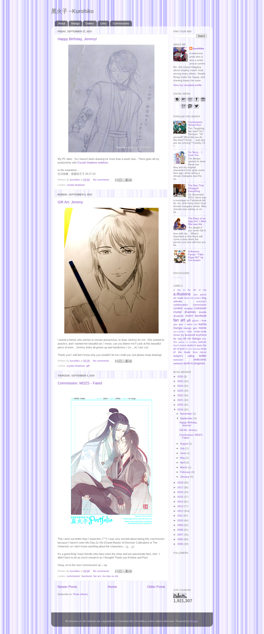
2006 (180, 539)
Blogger (194, 621)
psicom (202, 342)
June (183, 453)
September (186, 418)
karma (203, 324)
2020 (180, 404)
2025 (180, 381)
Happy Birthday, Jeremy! (77, 39)
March (184, 467)
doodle (203, 312)
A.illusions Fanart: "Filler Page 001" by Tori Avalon (195, 256)
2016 (180, 492)
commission (73, 576)
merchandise (179, 332)
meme (203, 327)
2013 (180, 506)
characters (201, 301)
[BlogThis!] (120, 180)
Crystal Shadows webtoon (92, 162)
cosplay (188, 308)
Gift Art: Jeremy (70, 202)
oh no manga (192, 338)
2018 (180, 482)
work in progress (194, 363)
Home (112, 587)
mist (189, 331)
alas (195, 294)
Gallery (89, 23)
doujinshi (178, 316)
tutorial (203, 352)
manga (177, 327)
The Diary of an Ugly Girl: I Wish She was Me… (197, 221)
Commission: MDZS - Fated (80, 383)
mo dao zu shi (110, 576)
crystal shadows (76, 185)
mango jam (190, 328)
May (183, 458)
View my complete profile (187, 85)
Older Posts (156, 587)
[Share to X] (123, 180)
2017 (180, 487)
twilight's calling (183, 356)
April (183, 462)
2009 (180, 525)
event (189, 315)
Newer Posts (67, 587)
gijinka (195, 320)
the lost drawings (193, 349)
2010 (180, 520)
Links (103, 23)
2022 (180, 395)
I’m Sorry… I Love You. (195, 153)
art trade (178, 298)
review (183, 345)
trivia (195, 352)
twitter (203, 355)
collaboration (180, 304)
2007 (180, 534)
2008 (180, 529)
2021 (180, 400)
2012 (180, 511)
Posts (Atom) (80, 594)
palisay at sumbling (188, 342)
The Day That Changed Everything (196, 188)
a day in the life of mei (190, 290)
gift (88, 365)
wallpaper (178, 360)
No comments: (101, 179)
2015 (180, 496)
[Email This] (117, 180)
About (61, 23)
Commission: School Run (195, 123)
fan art (97, 576)
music (176, 335)
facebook (87, 576)
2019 (180, 409)
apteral (203, 294)
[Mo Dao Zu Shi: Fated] (111, 531)
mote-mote (200, 331)
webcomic (200, 359)
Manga (75, 23)
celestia (177, 301)
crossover (200, 308)
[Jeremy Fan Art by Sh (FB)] (111, 332)
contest (177, 308)
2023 (180, 390)
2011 (180, 515)
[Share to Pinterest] (130, 180)
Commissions (121, 23)
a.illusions (182, 294)
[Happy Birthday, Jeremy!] (111, 151)
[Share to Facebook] (127, 180)
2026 (180, 376)
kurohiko (198, 48)
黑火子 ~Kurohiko (72, 11)
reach (176, 345)
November (186, 413)
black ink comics (192, 298)
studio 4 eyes (194, 345)
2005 (180, 544)
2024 (180, 386)
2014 (180, 501)
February (185, 472)
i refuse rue (190, 324)
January (185, 476)
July (182, 448)
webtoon (178, 363)
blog (204, 298)
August (184, 443)
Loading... (179, 277)
